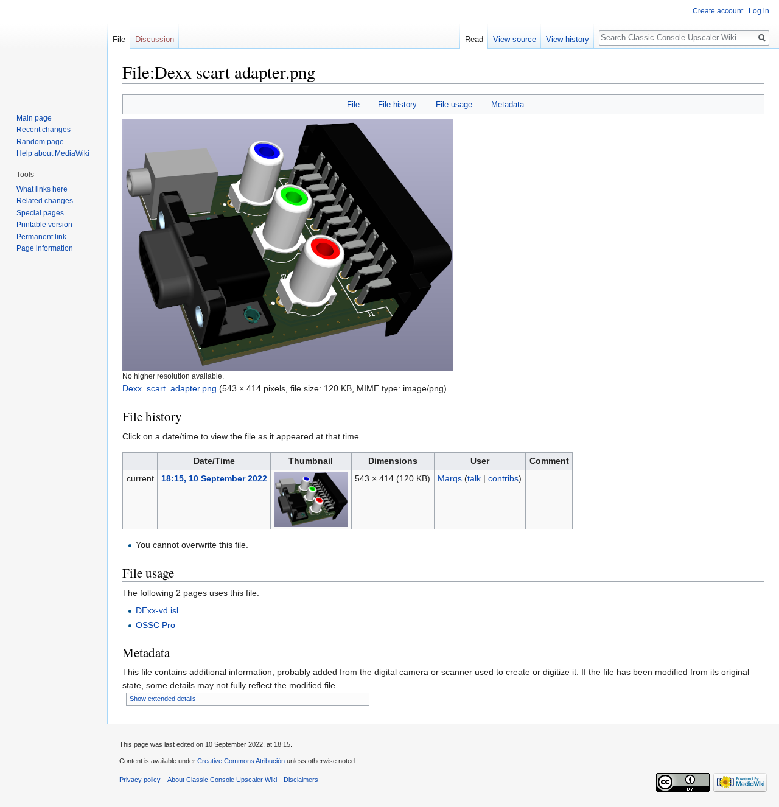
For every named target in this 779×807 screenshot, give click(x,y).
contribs (503, 478)
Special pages (40, 213)
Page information (44, 248)
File (353, 104)
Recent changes (43, 129)
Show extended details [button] (163, 698)
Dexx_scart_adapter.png (169, 388)
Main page (34, 118)
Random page (40, 142)
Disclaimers (301, 779)
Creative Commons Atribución (241, 760)
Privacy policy (140, 779)
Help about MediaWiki (52, 153)
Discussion (154, 39)
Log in (759, 11)
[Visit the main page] (53, 48)
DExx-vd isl (157, 610)
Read (474, 39)
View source (514, 39)
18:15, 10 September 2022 (214, 478)
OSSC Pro (155, 625)
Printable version (44, 224)
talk (474, 478)
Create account (718, 11)
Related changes (44, 201)
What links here (42, 189)
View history (567, 39)
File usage (454, 104)
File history (397, 104)
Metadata (507, 104)
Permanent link (41, 236)
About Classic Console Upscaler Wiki (222, 779)
